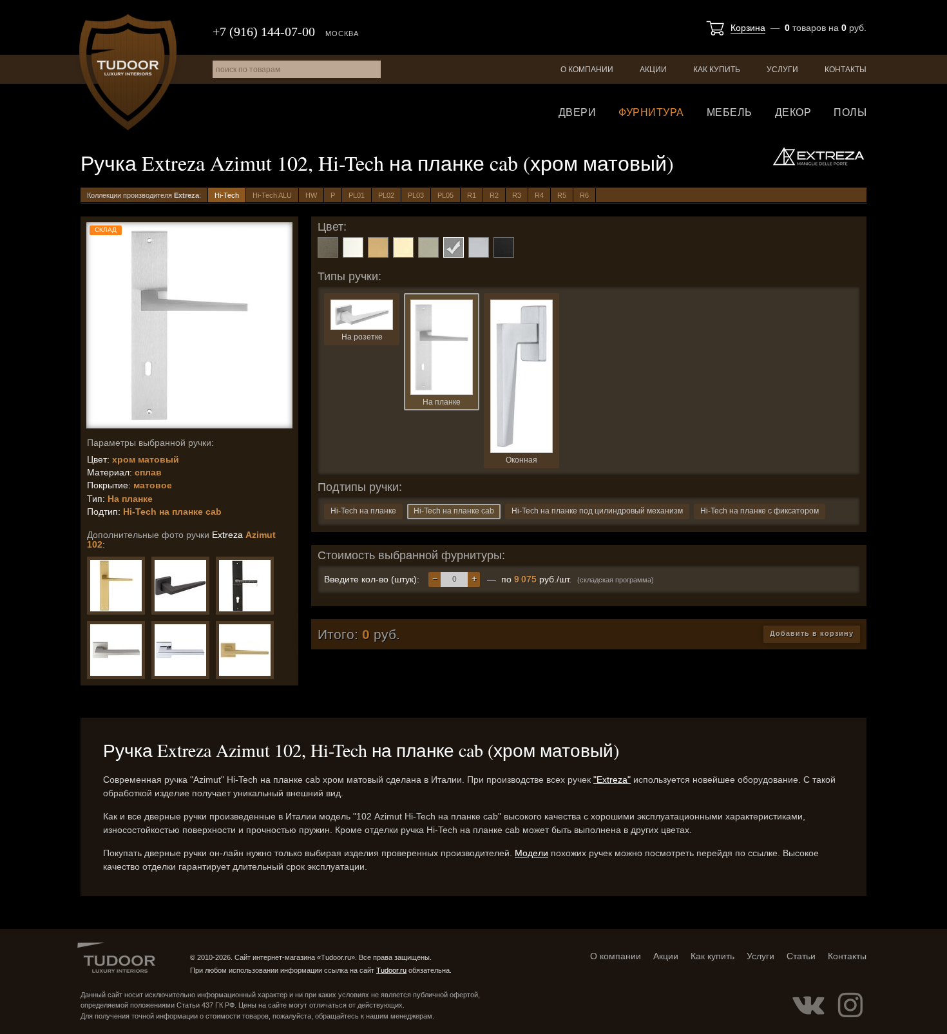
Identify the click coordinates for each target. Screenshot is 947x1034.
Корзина (748, 28)
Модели (531, 853)
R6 (584, 195)
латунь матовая (378, 247)
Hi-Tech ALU (272, 195)
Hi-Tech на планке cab (454, 510)
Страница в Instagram (850, 1005)
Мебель (729, 112)
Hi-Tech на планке (363, 510)
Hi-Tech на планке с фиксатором (759, 510)
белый (353, 247)
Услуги (782, 69)
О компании (586, 69)
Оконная (521, 459)
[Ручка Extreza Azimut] (116, 586)
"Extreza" (612, 779)
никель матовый (428, 247)
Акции (653, 69)
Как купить (716, 69)
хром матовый (453, 247)
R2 (494, 195)
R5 (561, 195)
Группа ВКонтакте (808, 1005)
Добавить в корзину (812, 633)
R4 (539, 195)
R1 (471, 195)
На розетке (362, 336)
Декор (793, 112)
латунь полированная (403, 247)
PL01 (357, 195)
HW (311, 195)
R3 (516, 195)
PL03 (416, 195)
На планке (442, 402)
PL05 (445, 195)
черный (503, 247)
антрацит (328, 247)
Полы (850, 112)
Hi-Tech (227, 195)
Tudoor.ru (128, 72)
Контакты (845, 69)
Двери (578, 112)
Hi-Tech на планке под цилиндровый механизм (597, 510)
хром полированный (478, 247)
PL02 (386, 195)
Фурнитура (651, 112)
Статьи (801, 956)
